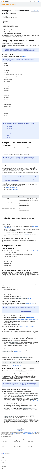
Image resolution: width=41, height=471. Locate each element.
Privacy (5, 466)
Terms (2, 466)
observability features (20, 319)
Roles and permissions (17, 351)
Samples (2, 444)
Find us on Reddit (17, 443)
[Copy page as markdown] (19, 13)
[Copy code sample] (38, 361)
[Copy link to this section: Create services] (12, 145)
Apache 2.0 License (14, 433)
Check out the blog (17, 441)
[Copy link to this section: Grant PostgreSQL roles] (14, 354)
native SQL (29, 298)
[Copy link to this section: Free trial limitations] (15, 248)
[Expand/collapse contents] (8, 16)
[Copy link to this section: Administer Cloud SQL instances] (23, 301)
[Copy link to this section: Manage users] (11, 165)
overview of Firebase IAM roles (11, 187)
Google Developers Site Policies (28, 433)
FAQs (28, 449)
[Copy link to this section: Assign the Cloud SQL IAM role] (17, 348)
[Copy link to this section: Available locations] (14, 54)
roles (14, 189)
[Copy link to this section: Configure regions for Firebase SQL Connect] (35, 40)
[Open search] (26, 1)
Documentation (5, 4)
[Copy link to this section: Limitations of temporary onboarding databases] (32, 270)
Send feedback (35, 10)
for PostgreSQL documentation (26, 326)
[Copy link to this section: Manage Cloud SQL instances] (24, 245)
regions (23, 56)
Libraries (2, 446)
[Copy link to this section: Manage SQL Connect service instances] (32, 142)
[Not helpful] (38, 8)
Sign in (39, 1)
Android (2, 455)
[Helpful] (37, 8)
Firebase (2, 459)
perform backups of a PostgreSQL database (12, 180)
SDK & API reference (4, 443)
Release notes (30, 446)
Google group (30, 444)
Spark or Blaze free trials (34, 250)
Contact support (30, 441)
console (30, 303)
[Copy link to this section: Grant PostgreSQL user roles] (20, 329)
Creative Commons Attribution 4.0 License (30, 432)
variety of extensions (29, 317)
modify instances (26, 311)
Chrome (2, 457)
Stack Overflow (30, 443)
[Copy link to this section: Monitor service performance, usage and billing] (32, 238)
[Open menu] (2, 1)
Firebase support (27, 234)
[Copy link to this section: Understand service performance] (23, 221)
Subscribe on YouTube (17, 446)
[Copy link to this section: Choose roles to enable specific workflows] (23, 192)
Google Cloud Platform (4, 460)
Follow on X (16, 444)
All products (3, 462)
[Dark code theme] (36, 361)
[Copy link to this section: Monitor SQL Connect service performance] (35, 218)
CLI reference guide (16, 365)
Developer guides (4, 441)
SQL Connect (13, 4)
